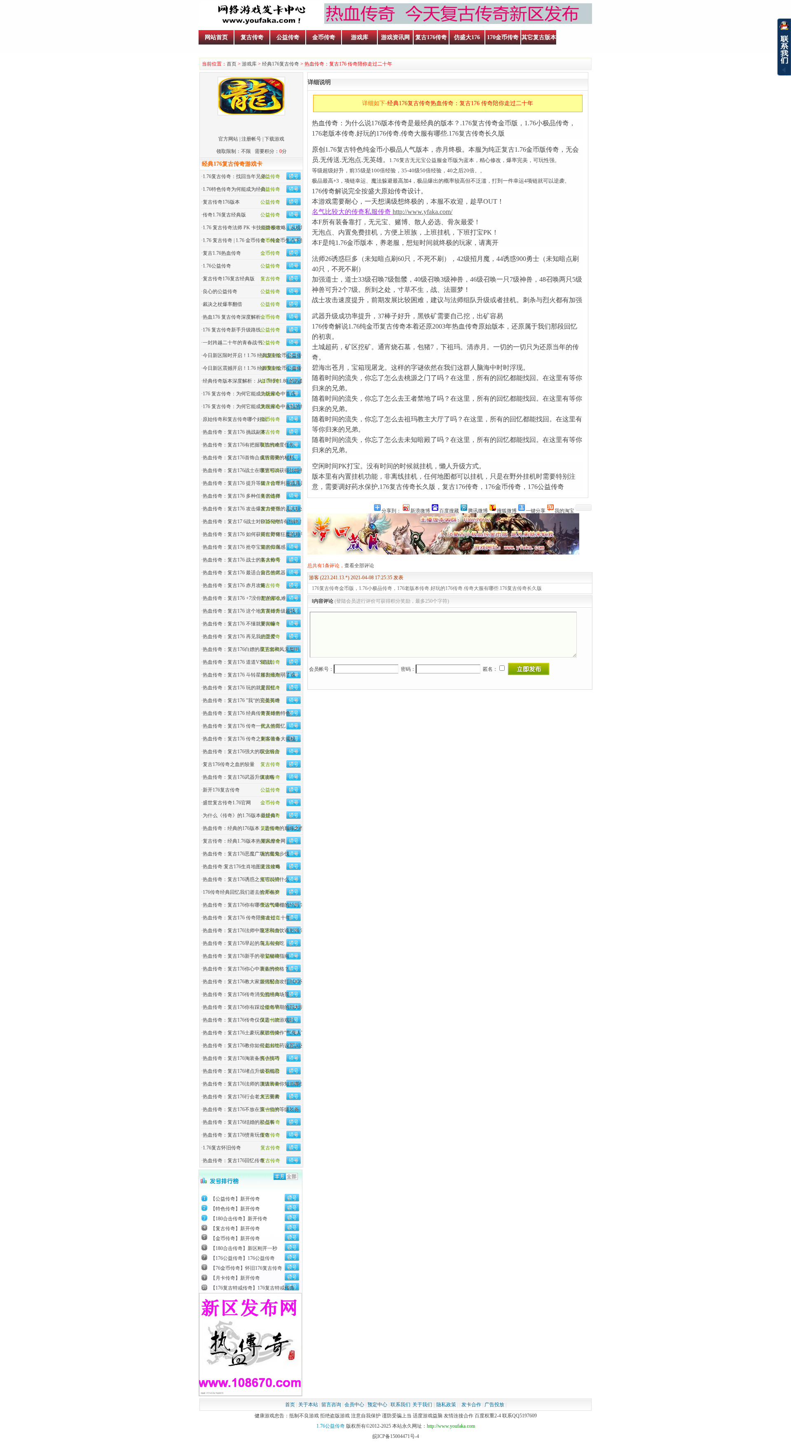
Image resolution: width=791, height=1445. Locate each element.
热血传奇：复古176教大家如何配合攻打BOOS (253, 981)
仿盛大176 (467, 37)
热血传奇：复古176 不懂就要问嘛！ (242, 624)
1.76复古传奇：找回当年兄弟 (234, 176)
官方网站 (228, 139)
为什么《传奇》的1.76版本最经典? (240, 815)
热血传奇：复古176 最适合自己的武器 (244, 573)
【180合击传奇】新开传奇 (239, 1219)
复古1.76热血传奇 (222, 253)
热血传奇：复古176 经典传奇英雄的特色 (246, 713)
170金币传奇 (503, 37)
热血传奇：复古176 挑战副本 (234, 432)
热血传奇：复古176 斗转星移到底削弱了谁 (249, 675)
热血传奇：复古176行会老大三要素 (241, 1097)
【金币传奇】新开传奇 (235, 1238)
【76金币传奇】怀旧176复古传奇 (246, 1268)
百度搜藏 (449, 510)
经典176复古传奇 (280, 64)
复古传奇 (252, 37)
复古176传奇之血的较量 (229, 764)
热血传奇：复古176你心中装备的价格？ (246, 969)
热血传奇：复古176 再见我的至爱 (239, 636)
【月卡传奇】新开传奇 (235, 1278)
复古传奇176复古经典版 (229, 279)
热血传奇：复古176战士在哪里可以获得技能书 (253, 470)
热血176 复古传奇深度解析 (232, 317)
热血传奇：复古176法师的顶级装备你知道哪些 (253, 1084)
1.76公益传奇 (217, 266)
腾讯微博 (478, 510)
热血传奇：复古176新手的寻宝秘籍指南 (246, 956)
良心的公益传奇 (220, 291)
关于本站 (308, 1404)
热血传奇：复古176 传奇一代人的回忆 (244, 726)
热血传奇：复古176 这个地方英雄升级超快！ (251, 611)
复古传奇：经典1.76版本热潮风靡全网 (244, 841)
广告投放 (494, 1404)
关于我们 (422, 1404)
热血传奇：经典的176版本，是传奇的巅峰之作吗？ (258, 828)
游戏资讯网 (395, 37)
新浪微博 (420, 510)
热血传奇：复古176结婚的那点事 (238, 1122)
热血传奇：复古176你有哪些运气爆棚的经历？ (253, 905)
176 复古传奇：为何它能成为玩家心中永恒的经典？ (259, 406)
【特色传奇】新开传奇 (235, 1209)
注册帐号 (251, 139)
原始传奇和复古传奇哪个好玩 (235, 419)
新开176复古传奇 (221, 790)
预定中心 (377, 1404)
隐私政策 (446, 1404)
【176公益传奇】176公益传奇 (243, 1258)
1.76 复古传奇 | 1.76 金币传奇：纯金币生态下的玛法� (261, 240)
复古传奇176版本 (221, 202)
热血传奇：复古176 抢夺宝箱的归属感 (244, 547)
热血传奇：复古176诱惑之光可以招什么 (246, 879)
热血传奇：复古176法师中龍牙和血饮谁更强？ (253, 930)
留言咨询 (331, 1404)
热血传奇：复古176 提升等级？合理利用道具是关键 (259, 483)
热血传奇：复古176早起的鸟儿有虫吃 (243, 943)
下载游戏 (274, 139)
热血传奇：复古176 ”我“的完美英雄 (241, 700)
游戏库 (359, 37)
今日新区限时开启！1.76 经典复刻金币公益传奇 (255, 355)
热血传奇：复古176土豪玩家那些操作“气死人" (253, 1033)
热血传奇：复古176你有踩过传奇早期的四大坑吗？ (258, 1007)
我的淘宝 (564, 510)
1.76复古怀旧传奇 (222, 1148)
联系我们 (400, 1404)
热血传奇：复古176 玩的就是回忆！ (242, 688)
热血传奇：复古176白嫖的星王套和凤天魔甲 (251, 649)
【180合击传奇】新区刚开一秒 (244, 1248)
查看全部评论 (359, 566)
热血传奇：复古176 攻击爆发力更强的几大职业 (254, 509)
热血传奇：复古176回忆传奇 (233, 1160)
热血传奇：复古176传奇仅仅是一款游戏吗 (248, 1020)
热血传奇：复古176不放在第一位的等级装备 (251, 1109)
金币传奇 (323, 37)
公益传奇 (288, 37)
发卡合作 (471, 1404)
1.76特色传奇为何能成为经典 (234, 189)
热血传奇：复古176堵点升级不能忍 (241, 1071)
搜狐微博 (507, 510)
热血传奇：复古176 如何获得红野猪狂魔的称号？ (256, 534)
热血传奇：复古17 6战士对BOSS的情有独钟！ (253, 521)
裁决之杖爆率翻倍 (222, 304)
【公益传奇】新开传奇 (235, 1199)
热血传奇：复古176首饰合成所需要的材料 (248, 458)
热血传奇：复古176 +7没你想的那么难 (244, 598)
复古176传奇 (431, 37)
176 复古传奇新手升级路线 (232, 330)
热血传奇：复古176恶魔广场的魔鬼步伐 (246, 854)
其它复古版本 (539, 37)
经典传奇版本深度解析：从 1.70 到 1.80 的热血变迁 (258, 381)
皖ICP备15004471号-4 (395, 1436)
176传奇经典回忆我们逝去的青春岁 (241, 892)
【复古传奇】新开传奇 (235, 1228)
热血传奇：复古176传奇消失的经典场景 (246, 994)
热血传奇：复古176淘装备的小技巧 (241, 1058)
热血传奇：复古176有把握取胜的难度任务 (248, 445)
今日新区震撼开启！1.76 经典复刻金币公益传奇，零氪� (264, 368)
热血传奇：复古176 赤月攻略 (234, 585)
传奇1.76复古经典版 (224, 215)
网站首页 (216, 37)
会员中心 (354, 1404)
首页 (231, 64)
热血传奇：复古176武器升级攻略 (238, 777)
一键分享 (535, 510)
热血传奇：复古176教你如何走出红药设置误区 (253, 1045)
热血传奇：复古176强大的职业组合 (241, 751)
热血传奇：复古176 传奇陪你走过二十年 (246, 918)
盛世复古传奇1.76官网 (227, 803)
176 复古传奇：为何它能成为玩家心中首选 (249, 394)
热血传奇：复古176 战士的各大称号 (242, 560)
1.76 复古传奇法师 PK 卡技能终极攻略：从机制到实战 (262, 227)
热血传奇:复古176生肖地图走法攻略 (242, 866)
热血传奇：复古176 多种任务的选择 (242, 496)
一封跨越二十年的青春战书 (232, 342)
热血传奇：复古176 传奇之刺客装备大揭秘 (249, 739)
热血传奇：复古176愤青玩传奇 (236, 1135)
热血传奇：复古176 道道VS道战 (237, 662)
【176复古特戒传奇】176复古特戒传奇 (253, 1288)
